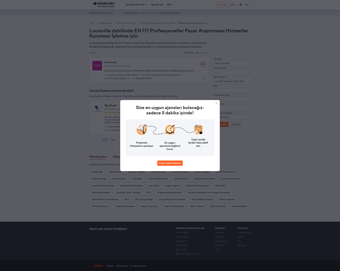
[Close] (216, 103)
